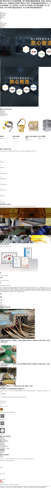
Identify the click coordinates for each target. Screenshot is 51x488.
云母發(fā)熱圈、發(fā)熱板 (4, 448)
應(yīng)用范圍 (2, 15)
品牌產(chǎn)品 (2, 14)
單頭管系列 (2, 110)
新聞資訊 (1, 16)
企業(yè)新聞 (2, 451)
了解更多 (1, 304)
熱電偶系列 (2, 112)
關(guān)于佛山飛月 (3, 13)
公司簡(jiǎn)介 (2, 437)
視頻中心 (1, 453)
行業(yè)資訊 (2, 452)
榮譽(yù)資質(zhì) (3, 439)
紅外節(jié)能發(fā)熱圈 (4, 114)
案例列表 (1, 455)
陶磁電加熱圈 (2, 111)
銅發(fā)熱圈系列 (3, 113)
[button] (25, 107)
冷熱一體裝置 (2, 447)
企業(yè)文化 (2, 438)
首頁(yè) (1, 12)
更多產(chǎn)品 (3, 115)
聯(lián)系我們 (2, 17)
